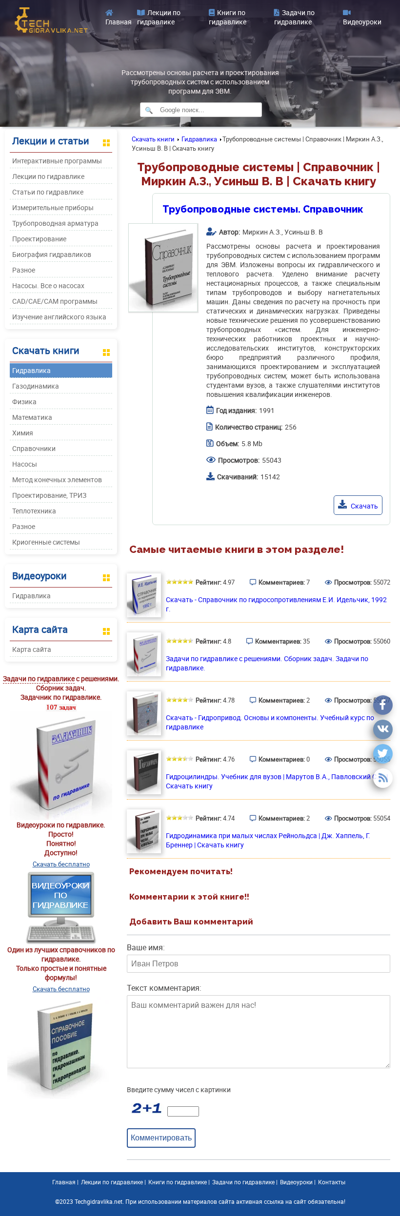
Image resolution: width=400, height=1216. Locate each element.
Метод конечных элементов (57, 479)
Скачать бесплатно (61, 864)
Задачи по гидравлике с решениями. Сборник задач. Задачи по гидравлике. (267, 663)
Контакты (331, 1182)
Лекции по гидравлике (158, 17)
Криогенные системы (46, 542)
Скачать (363, 505)
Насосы (24, 464)
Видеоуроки (362, 21)
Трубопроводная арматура (55, 223)
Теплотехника (34, 510)
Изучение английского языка (59, 316)
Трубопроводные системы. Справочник (262, 209)
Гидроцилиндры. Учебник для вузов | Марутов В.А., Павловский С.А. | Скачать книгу (277, 781)
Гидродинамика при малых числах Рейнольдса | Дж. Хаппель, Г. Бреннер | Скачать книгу (268, 840)
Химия (22, 432)
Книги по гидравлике (227, 17)
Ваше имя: (146, 947)
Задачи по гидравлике (294, 17)
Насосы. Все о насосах (48, 285)
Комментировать (161, 1137)
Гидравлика (31, 370)
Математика (32, 417)
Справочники (34, 448)
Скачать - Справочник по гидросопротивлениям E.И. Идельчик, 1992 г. (276, 604)
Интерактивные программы (57, 160)
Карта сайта (31, 649)
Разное (23, 270)
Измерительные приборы (53, 207)
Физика (24, 401)
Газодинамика (35, 386)
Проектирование (39, 238)
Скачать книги (153, 139)
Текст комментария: (164, 987)
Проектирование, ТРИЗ (49, 495)
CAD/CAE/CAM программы (55, 301)
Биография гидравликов (51, 254)
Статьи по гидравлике (47, 191)
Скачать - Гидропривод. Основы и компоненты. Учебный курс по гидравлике (270, 722)
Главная (118, 21)
